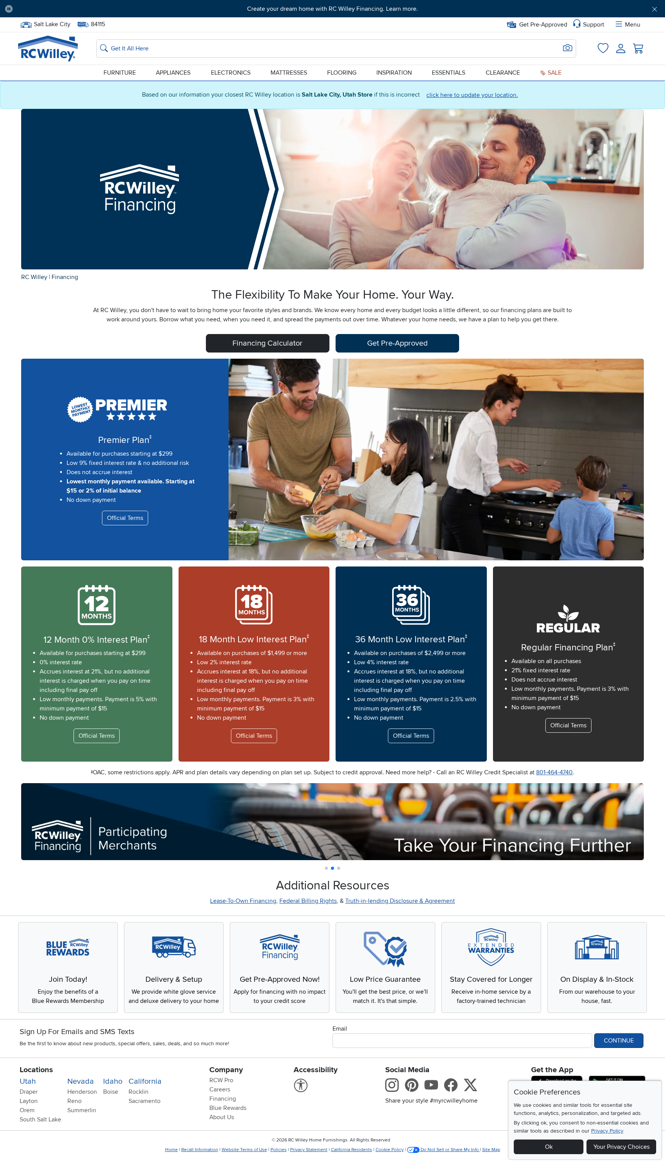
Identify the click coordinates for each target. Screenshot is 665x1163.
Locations (36, 1069)
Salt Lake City (51, 23)
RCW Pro (221, 1080)
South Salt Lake (40, 1119)
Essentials (448, 73)
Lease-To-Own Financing (243, 901)
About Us (221, 1117)
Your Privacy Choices (621, 1147)
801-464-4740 (554, 772)
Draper (29, 1092)
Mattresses (289, 73)
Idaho (112, 1081)
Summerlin (81, 1110)
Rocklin (139, 1092)
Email (339, 1029)
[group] (332, 821)
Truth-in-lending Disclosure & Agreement (400, 901)
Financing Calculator (267, 343)
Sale (553, 73)
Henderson (82, 1092)
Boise (110, 1092)
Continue (619, 1040)
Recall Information (199, 1150)
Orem (27, 1110)
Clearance (503, 73)
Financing (65, 277)
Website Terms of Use (244, 1150)
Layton (29, 1101)
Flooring (341, 73)
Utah (28, 1081)
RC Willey (34, 277)
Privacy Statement (308, 1150)
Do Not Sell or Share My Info (449, 1150)
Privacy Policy (607, 1131)
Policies (279, 1150)
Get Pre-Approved (543, 24)
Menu (632, 24)
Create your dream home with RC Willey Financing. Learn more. (332, 9)
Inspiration (394, 73)
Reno (74, 1101)
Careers (219, 1089)
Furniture (120, 73)
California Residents (351, 1150)
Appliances (173, 73)
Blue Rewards (227, 1108)
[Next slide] (633, 820)
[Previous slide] (31, 820)
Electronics (231, 73)
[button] (69, 9)
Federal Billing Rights (308, 901)
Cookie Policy (390, 1150)
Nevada (80, 1081)
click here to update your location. (472, 95)
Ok (549, 1147)
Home (171, 1150)
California (145, 1081)
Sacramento (144, 1101)
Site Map (491, 1150)
